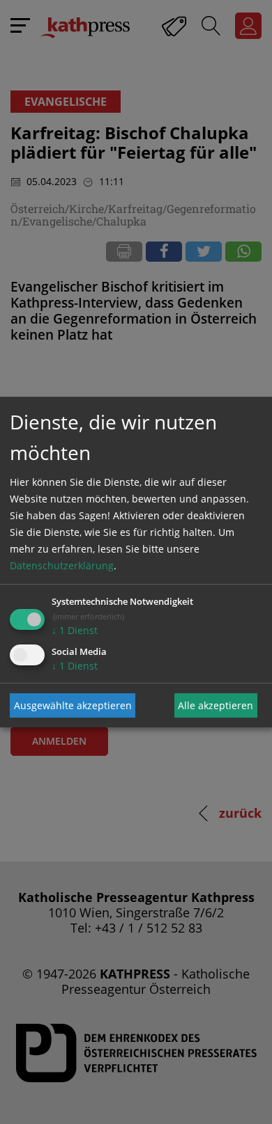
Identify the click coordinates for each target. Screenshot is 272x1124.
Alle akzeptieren (215, 705)
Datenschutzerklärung (62, 565)
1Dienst (75, 630)
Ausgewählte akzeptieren (73, 705)
